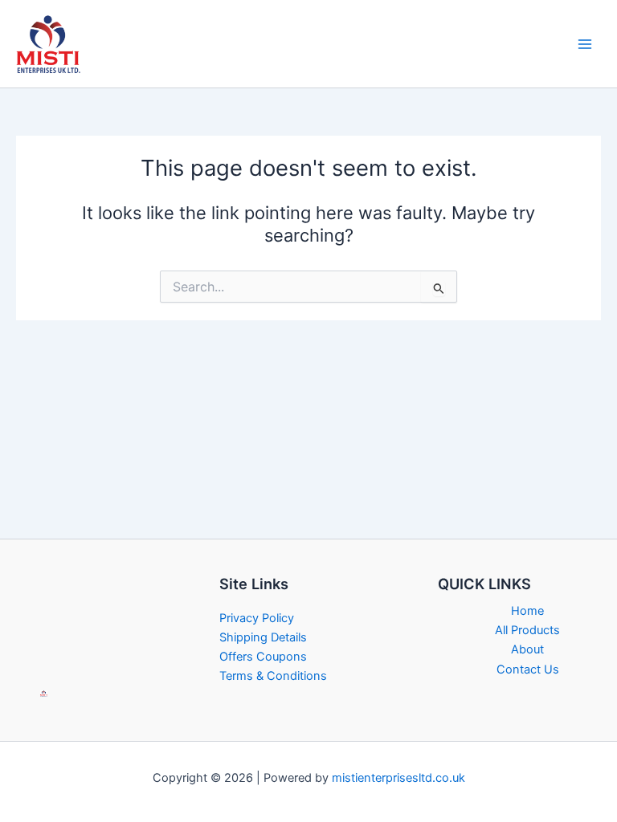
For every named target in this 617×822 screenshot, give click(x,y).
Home (527, 611)
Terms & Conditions (273, 676)
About (527, 649)
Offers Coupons (263, 656)
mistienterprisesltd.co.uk (398, 778)
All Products (527, 630)
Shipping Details (263, 637)
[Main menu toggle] (585, 43)
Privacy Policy (256, 618)
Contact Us (527, 669)
